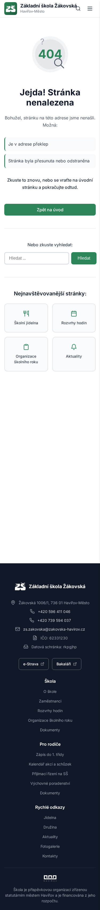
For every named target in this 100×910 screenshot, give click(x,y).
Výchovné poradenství (50, 783)
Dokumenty (50, 730)
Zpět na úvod (50, 209)
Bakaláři (64, 664)
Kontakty (50, 856)
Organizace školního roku (50, 720)
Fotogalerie (50, 846)
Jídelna (50, 817)
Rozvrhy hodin (50, 710)
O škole (50, 691)
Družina (50, 827)
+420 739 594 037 (54, 620)
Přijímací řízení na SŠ (50, 773)
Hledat (84, 258)
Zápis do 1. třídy (50, 754)
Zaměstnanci (50, 701)
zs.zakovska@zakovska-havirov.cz (54, 629)
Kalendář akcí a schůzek (50, 764)
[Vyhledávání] (78, 8)
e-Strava (30, 664)
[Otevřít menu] (90, 8)
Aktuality (50, 836)
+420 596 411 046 (54, 611)
